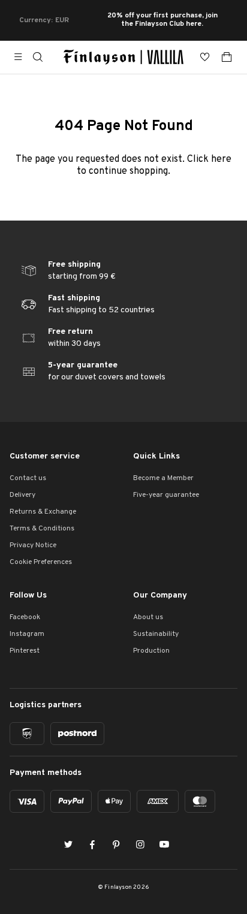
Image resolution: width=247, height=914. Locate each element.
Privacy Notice (33, 545)
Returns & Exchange (43, 512)
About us (148, 617)
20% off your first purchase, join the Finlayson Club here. (162, 20)
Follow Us (28, 595)
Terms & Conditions (42, 528)
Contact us (28, 478)
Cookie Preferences (41, 562)
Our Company (160, 595)
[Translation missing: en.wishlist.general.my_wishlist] (205, 57)
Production (151, 651)
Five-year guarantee (166, 495)
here (221, 159)
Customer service (45, 456)
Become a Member (163, 478)
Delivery (22, 495)
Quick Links (156, 456)
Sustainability (156, 634)
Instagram (27, 634)
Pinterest (25, 651)
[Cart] (226, 57)
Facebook (25, 617)
